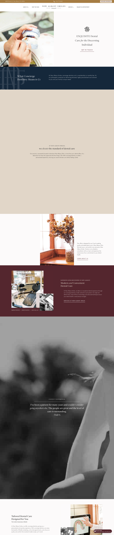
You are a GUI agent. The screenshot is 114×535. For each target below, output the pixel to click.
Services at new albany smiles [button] (74, 300)
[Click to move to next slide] (53, 39)
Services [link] (70, 7)
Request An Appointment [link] (83, 7)
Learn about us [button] (82, 258)
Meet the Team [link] (35, 7)
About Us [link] (25, 7)
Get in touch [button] (87, 50)
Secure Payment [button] (106, 1)
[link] (58, 1)
